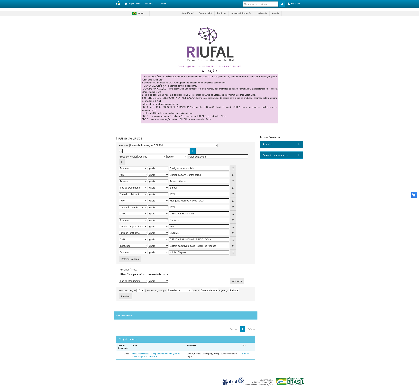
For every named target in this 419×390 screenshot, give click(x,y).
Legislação (262, 13)
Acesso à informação (241, 13)
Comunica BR (205, 13)
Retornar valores (130, 259)
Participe (221, 13)
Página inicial (133, 3)
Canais (275, 13)
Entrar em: (295, 3)
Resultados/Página (127, 291)
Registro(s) (223, 291)
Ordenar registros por (156, 291)
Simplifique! (187, 13)
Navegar (149, 3)
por (120, 151)
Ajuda (163, 3)
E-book (245, 354)
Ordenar (195, 291)
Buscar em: (124, 145)
